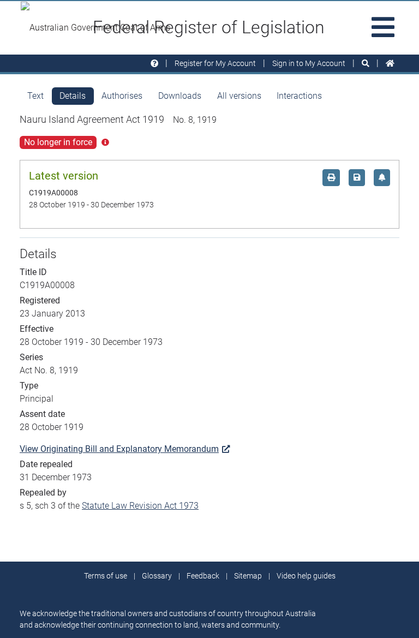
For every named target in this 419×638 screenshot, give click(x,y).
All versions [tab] (239, 96)
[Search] (365, 64)
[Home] (390, 64)
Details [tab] (72, 96)
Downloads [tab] (179, 96)
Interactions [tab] (299, 96)
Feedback (203, 575)
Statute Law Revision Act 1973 (140, 505)
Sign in (308, 63)
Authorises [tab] (121, 96)
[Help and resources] (154, 64)
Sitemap (248, 575)
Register (215, 63)
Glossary (157, 575)
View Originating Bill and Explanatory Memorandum (119, 449)
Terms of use (105, 575)
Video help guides (306, 575)
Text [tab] (35, 96)
